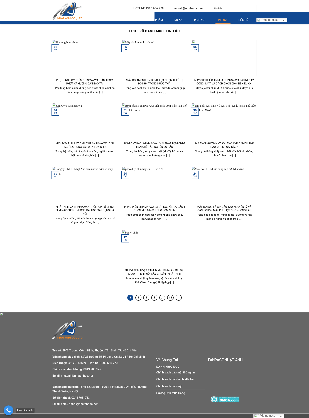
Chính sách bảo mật (169, 386)
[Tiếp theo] (179, 298)
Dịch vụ (199, 19)
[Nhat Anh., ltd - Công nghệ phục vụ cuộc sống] (67, 11)
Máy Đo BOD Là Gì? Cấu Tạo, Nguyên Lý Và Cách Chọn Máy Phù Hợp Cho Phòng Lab (224, 208)
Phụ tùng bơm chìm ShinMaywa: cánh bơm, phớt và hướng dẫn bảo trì (85, 82)
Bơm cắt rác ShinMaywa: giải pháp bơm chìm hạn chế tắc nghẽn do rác (154, 145)
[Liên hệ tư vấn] (8, 410)
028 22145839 (77, 363)
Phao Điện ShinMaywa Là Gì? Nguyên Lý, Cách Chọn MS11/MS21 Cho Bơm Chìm (154, 208)
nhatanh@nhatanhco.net (188, 8)
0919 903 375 (92, 369)
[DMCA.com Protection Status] (225, 399)
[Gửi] (252, 8)
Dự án (179, 19)
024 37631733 (80, 397)
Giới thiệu (133, 19)
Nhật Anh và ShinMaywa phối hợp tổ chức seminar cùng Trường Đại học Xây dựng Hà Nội (85, 210)
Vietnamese (270, 19)
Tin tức (221, 19)
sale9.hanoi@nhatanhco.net (79, 404)
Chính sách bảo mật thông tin (175, 372)
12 (170, 297)
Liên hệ (243, 19)
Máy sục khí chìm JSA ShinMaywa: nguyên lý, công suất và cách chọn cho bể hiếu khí (224, 82)
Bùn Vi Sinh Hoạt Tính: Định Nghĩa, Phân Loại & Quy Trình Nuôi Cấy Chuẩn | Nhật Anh (154, 272)
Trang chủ (110, 19)
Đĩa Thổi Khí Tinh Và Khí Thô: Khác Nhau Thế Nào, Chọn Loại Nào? (224, 145)
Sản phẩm (156, 19)
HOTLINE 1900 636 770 (148, 8)
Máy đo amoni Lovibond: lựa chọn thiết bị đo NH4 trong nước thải (154, 82)
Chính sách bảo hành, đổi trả (175, 379)
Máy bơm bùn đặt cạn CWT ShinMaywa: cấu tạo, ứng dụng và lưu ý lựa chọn (85, 145)
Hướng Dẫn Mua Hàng (170, 393)
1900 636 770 (108, 363)
